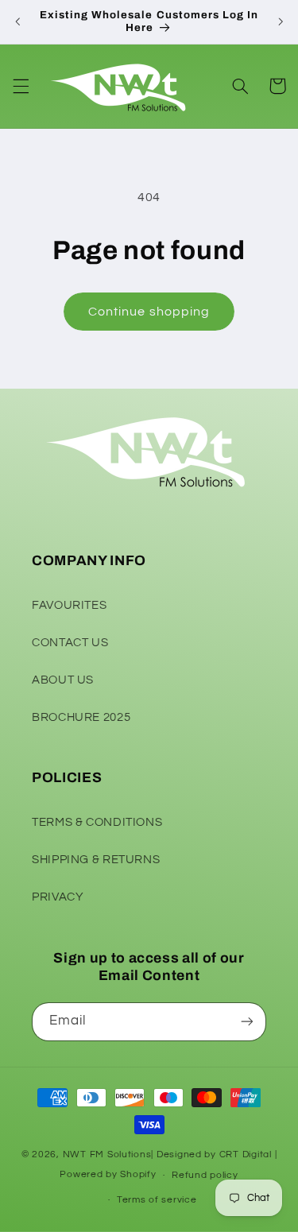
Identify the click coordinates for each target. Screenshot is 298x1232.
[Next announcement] (280, 21)
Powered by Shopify (108, 1175)
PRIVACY (57, 897)
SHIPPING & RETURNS (96, 860)
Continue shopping (149, 311)
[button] (20, 86)
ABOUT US (63, 680)
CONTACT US (70, 643)
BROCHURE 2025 (81, 717)
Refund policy (205, 1175)
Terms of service (157, 1199)
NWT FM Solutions (107, 1154)
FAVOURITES (69, 605)
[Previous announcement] (17, 21)
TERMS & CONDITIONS (97, 822)
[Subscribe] (247, 1021)
